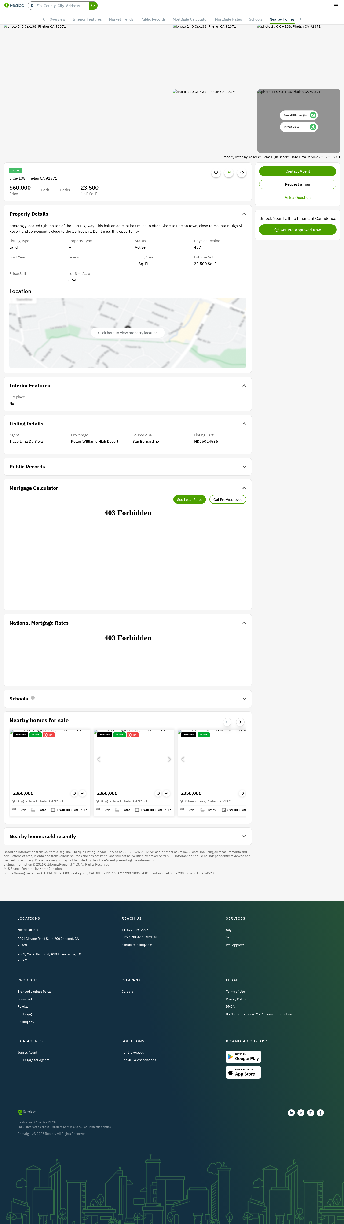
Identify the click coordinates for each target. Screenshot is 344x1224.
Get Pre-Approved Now (301, 229)
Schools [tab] (256, 19)
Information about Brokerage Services (50, 1126)
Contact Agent (297, 171)
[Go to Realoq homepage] (14, 5)
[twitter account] (300, 1112)
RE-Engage (25, 1014)
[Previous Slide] (98, 759)
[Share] (241, 172)
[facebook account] (320, 1112)
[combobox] (63, 5)
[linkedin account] (291, 1112)
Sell (228, 937)
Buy (228, 930)
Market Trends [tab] (121, 19)
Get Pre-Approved (227, 499)
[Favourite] (216, 172)
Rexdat (23, 1006)
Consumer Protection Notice (93, 1126)
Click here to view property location (128, 332)
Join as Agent (27, 1052)
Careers (127, 991)
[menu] (337, 5)
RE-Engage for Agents (33, 1060)
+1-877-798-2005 (135, 930)
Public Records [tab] (153, 19)
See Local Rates (189, 499)
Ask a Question (298, 197)
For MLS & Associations (139, 1060)
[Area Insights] (229, 172)
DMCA (230, 1006)
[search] (93, 6)
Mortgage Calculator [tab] (190, 19)
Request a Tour (298, 184)
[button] (50, 758)
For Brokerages (133, 1052)
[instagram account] (310, 1112)
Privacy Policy (236, 999)
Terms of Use (235, 991)
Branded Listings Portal (34, 991)
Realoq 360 (26, 1022)
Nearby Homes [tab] (282, 19)
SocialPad (25, 999)
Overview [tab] (58, 19)
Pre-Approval (235, 945)
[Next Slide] (240, 722)
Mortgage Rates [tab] (228, 19)
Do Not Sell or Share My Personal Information (259, 1014)
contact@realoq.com (137, 945)
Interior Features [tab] (87, 19)
